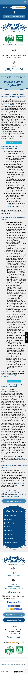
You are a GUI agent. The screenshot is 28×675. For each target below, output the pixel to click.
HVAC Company (9, 76)
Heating (9, 519)
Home (2, 76)
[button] (25, 2)
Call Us (14, 66)
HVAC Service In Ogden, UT (20, 76)
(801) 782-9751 (14, 69)
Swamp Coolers (12, 542)
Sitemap (4, 664)
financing (21, 483)
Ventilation (10, 538)
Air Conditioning (12, 515)
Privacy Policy (10, 664)
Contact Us (5, 491)
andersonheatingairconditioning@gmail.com (14, 587)
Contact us (4, 131)
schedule (8, 206)
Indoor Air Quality (12, 523)
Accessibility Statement (19, 664)
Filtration (9, 530)
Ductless (9, 527)
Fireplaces (10, 534)
